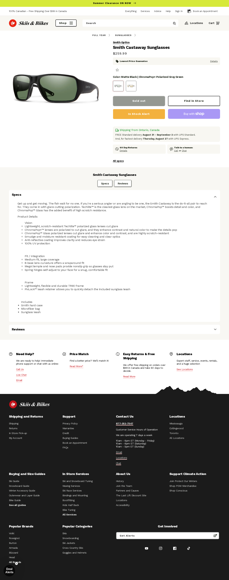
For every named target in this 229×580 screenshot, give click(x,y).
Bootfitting (68, 500)
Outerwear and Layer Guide (24, 495)
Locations (121, 457)
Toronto (173, 433)
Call (176, 150)
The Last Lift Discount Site (131, 495)
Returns (13, 428)
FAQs (65, 447)
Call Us (20, 369)
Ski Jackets (68, 543)
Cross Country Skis (72, 547)
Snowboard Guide (19, 485)
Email (19, 380)
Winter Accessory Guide (22, 490)
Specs (105, 183)
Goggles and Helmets (74, 552)
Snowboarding (70, 538)
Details (214, 61)
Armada (13, 547)
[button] (179, 11)
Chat (184, 150)
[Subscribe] (215, 535)
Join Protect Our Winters (183, 481)
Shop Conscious (178, 490)
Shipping (13, 423)
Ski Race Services (72, 490)
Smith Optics (121, 42)
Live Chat (21, 374)
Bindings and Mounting (75, 495)
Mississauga (175, 423)
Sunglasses (123, 35)
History (120, 481)
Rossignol (14, 538)
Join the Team (124, 485)
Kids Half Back (70, 505)
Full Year (99, 35)
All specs (118, 160)
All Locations (176, 438)
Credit (65, 433)
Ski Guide (14, 481)
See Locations (185, 369)
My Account (15, 438)
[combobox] (130, 23)
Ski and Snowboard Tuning (77, 481)
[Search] (174, 23)
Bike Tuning (68, 509)
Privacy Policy (70, 423)
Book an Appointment (74, 442)
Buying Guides (70, 438)
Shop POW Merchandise (182, 485)
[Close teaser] (16, 563)
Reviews (123, 183)
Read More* (76, 366)
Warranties (68, 428)
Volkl (11, 533)
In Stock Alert (139, 114)
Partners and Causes (127, 490)
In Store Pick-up (18, 433)
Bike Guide (15, 500)
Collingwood (176, 428)
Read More (129, 376)
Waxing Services (71, 485)
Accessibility (122, 505)
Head (12, 557)
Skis (64, 533)
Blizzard (13, 552)
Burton (13, 543)
